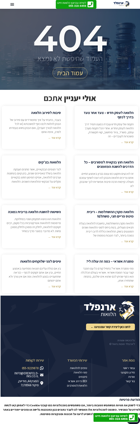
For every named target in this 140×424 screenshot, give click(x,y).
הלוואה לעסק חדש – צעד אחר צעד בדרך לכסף (109, 114)
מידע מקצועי (128, 372)
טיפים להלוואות (78, 368)
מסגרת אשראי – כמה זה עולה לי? (110, 261)
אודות (131, 377)
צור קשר (130, 381)
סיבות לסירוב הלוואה (46, 112)
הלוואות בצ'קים (49, 162)
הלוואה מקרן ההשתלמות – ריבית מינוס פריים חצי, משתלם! (110, 214)
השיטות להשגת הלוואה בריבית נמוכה (34, 211)
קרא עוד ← (127, 142)
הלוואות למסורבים (77, 385)
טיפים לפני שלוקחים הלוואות (40, 261)
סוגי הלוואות (80, 372)
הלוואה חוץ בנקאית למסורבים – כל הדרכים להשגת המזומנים (109, 164)
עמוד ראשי (129, 368)
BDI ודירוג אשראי (77, 381)
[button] (12, 4)
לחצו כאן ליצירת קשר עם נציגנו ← (110, 327)
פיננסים (83, 377)
